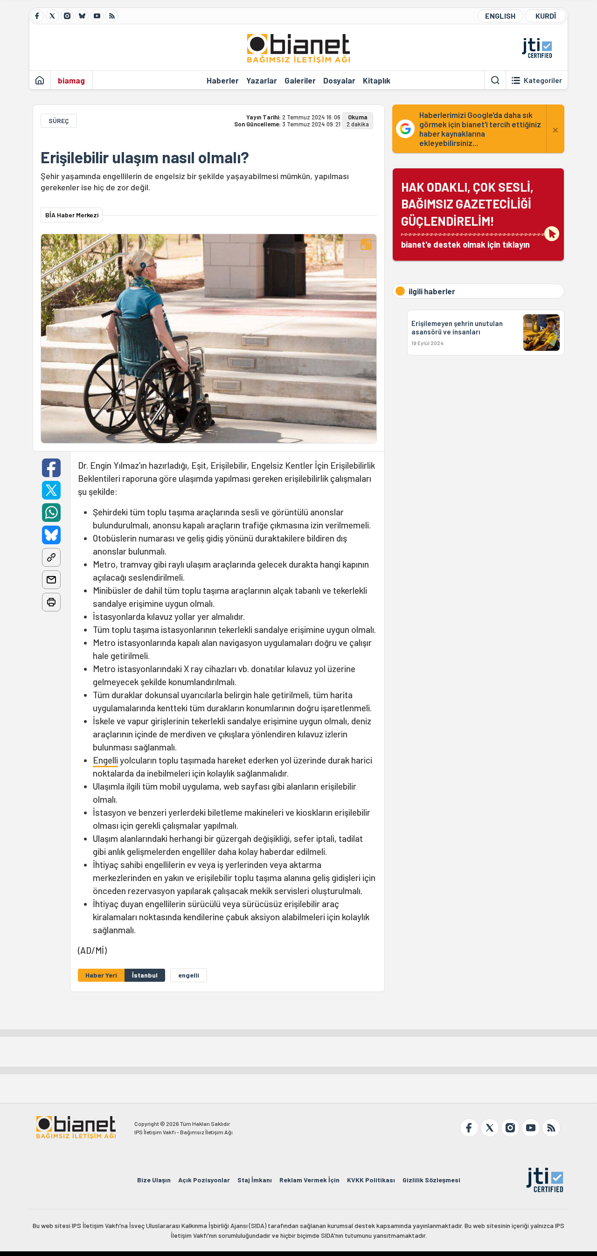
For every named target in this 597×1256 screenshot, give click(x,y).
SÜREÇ (59, 121)
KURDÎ (545, 15)
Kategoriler (543, 80)
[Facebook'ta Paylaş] (51, 467)
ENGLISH (500, 15)
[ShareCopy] (51, 557)
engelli (188, 975)
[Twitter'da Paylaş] (51, 490)
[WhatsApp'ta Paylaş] (51, 512)
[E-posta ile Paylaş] (51, 579)
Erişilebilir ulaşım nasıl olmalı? (145, 157)
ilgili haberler (432, 291)
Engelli (105, 760)
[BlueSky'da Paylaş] (51, 535)
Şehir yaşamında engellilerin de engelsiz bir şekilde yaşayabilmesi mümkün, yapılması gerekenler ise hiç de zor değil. (195, 181)
